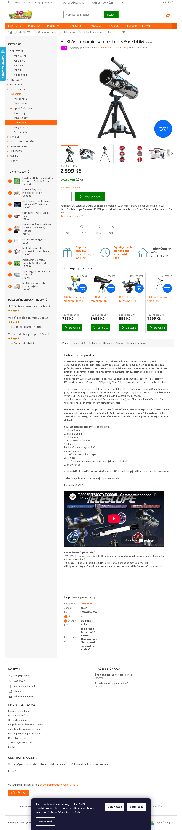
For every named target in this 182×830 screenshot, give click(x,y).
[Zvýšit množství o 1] (73, 194)
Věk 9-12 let (20, 70)
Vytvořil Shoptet (165, 822)
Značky (14, 161)
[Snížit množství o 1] (73, 199)
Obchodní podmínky (19, 720)
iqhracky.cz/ (20, 691)
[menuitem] (15, 26)
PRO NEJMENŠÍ (17, 89)
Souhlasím (137, 807)
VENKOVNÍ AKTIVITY (20, 146)
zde (78, 812)
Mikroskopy (20, 113)
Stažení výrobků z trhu (20, 742)
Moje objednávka (17, 738)
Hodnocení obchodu (73, 2)
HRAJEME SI (16, 151)
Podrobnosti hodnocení (113, 47)
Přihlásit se (18, 792)
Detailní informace (70, 216)
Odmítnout (115, 807)
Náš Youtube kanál (23, 696)
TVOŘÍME (15, 137)
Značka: (139, 47)
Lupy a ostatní (21, 127)
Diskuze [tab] (107, 343)
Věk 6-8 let (19, 65)
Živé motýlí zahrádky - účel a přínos (113, 675)
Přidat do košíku (92, 196)
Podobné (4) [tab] (78, 343)
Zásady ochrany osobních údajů (25, 729)
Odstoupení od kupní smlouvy (24, 734)
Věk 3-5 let (19, 61)
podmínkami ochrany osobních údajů (59, 785)
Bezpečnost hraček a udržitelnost (26, 724)
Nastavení (45, 821)
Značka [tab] (119, 343)
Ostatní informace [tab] (136, 343)
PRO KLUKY (16, 80)
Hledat (111, 14)
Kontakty (13, 747)
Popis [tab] (65, 343)
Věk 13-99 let (20, 75)
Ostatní (14, 156)
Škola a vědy (20, 103)
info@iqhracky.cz (23, 675)
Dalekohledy (21, 118)
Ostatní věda (20, 132)
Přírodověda (20, 99)
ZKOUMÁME (16, 94)
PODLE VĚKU (16, 51)
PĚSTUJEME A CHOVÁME (22, 142)
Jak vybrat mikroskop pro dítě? (111, 683)
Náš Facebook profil (24, 686)
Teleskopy (20, 123)
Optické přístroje (23, 108)
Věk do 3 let (20, 56)
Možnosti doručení (102, 2)
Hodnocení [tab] (94, 343)
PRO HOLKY (16, 84)
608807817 (19, 681)
